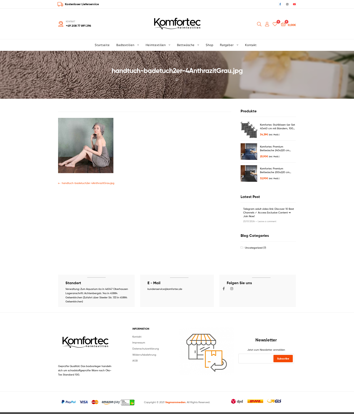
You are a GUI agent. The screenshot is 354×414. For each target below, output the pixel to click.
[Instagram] (231, 288)
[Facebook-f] (223, 288)
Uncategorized (254, 247)
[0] (275, 23)
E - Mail (154, 282)
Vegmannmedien (175, 402)
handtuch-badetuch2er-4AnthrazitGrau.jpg (88, 183)
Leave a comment (267, 221)
